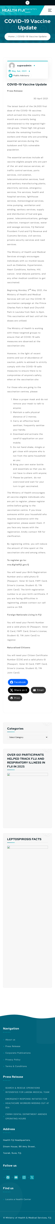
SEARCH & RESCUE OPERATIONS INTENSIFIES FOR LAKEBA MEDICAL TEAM (27, 1090)
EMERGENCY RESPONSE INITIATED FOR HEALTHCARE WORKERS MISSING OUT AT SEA (27, 1103)
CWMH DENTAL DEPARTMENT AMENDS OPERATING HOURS (26, 1116)
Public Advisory (21, 75)
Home (11, 36)
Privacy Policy (13, 1059)
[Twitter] (31, 1177)
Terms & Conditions (16, 1066)
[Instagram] (23, 1177)
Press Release (12, 1046)
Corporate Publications (18, 1053)
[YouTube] (15, 1177)
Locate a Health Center (18, 1199)
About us (10, 1039)
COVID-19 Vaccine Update (32, 36)
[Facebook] (7, 1177)
